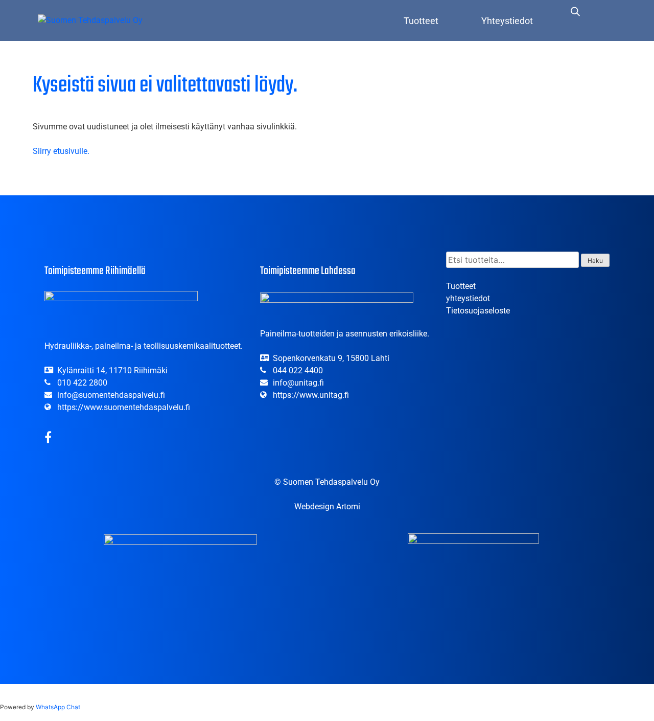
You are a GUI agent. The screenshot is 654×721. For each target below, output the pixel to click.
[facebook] (48, 439)
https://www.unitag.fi (311, 395)
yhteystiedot (468, 298)
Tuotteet (421, 20)
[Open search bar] (575, 11)
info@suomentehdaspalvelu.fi (111, 395)
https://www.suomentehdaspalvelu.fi (123, 407)
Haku (595, 260)
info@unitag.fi (298, 383)
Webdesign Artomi (327, 506)
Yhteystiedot (507, 20)
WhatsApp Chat (58, 707)
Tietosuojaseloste (478, 311)
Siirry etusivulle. (61, 151)
